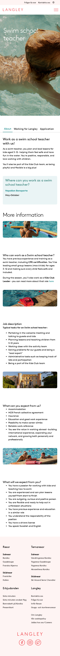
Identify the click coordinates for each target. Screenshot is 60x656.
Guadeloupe (8, 562)
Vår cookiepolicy (38, 618)
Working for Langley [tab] (26, 128)
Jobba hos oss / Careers (41, 622)
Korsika (6, 558)
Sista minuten (9, 596)
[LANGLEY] (13, 9)
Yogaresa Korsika (38, 565)
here (51, 281)
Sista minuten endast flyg (14, 600)
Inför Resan (36, 603)
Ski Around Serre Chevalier (43, 580)
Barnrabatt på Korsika (13, 603)
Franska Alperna (10, 565)
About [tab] (7, 128)
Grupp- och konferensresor (43, 607)
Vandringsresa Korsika (41, 558)
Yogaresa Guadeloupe (41, 562)
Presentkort (8, 607)
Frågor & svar (30, 2)
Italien (6, 580)
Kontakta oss (44, 2)
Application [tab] (47, 128)
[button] (53, 2)
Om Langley (36, 615)
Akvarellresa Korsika (40, 569)
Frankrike (7, 576)
